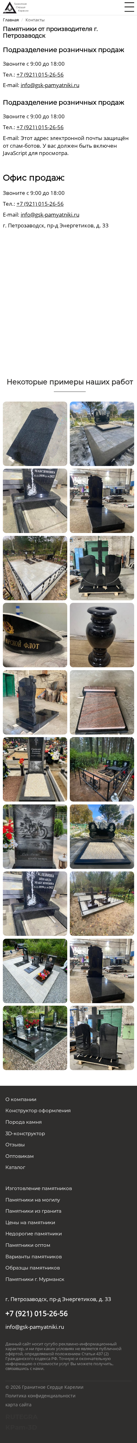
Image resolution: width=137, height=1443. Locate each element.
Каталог (15, 1167)
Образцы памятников (32, 1268)
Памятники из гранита (33, 1211)
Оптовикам (19, 1156)
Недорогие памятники (33, 1234)
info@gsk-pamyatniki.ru (50, 85)
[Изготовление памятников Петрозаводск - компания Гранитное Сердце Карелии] (15, 7)
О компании (20, 1099)
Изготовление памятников (38, 1188)
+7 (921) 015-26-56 (40, 74)
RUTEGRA (21, 1417)
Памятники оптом (27, 1245)
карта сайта (18, 1405)
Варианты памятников (33, 1257)
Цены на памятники (30, 1222)
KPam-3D (21, 1427)
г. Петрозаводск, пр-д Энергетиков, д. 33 (58, 1299)
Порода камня (23, 1122)
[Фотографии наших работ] (35, 433)
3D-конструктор (25, 1133)
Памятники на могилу (32, 1200)
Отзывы (15, 1145)
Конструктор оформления (38, 1110)
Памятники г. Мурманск (34, 1279)
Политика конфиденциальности (40, 1396)
